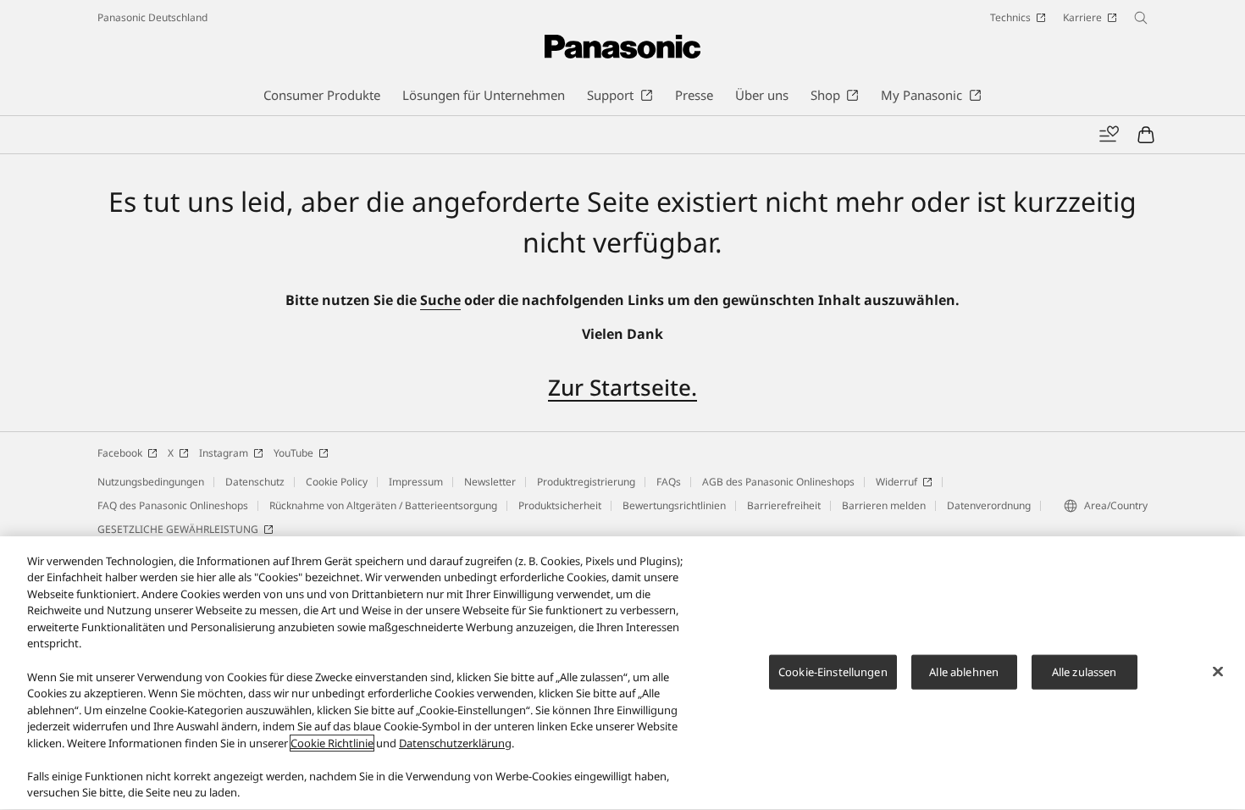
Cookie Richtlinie (332, 743)
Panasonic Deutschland (152, 17)
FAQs (668, 481)
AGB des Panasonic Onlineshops (778, 481)
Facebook (119, 453)
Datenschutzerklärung (455, 743)
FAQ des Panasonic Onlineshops (172, 505)
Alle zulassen (1084, 671)
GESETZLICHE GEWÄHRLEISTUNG (177, 529)
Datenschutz (255, 481)
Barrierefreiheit (784, 505)
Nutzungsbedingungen (150, 481)
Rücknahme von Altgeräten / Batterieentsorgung (383, 505)
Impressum (416, 481)
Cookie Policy (337, 481)
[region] (622, 673)
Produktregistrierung (586, 481)
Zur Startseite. (622, 387)
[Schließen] (1218, 671)
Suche (440, 300)
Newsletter (490, 481)
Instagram (223, 453)
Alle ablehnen (964, 671)
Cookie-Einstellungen (833, 671)
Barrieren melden (884, 505)
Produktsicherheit (559, 505)
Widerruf (896, 481)
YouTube (293, 453)
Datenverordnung (989, 505)
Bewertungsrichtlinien (674, 505)
